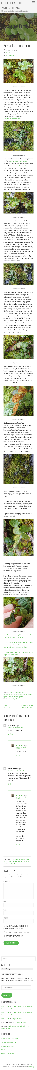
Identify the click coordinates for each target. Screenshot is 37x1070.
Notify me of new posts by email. (15, 936)
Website (6, 918)
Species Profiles (8, 696)
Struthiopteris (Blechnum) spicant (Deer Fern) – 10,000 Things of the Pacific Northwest (16, 861)
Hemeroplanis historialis (9, 1039)
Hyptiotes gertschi (7, 1046)
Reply (10, 734)
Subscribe (6, 995)
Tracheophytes (18, 696)
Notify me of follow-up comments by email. (18, 932)
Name (5, 902)
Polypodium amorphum (19, 699)
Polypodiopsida (19, 694)
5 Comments (10, 55)
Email (5, 910)
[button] (34, 2)
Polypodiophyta (8, 694)
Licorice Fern (23, 166)
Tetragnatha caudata (8, 1042)
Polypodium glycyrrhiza (18, 161)
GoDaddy (31, 1067)
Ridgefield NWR (17, 1019)
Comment (7, 882)
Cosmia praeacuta (7, 1053)
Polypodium (28, 694)
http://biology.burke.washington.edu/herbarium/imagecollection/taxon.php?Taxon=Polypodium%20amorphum (18, 645)
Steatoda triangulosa (8, 1050)
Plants (12, 692)
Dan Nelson (9, 53)
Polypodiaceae (19, 692)
